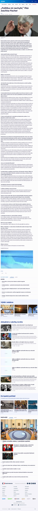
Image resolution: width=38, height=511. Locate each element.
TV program (4, 486)
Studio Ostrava (16, 490)
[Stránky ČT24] (3, 498)
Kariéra (26, 492)
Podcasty (26, 490)
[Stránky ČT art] (28, 498)
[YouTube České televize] (31, 483)
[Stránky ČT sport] (10, 498)
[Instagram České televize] (27, 483)
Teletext (3, 490)
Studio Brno (27, 488)
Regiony (23, 4)
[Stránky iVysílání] (17, 498)
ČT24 (1, 13)
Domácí (16, 4)
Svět (19, 4)
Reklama (3, 488)
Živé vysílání (27, 486)
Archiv (2, 273)
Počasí (15, 492)
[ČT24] (3, 1)
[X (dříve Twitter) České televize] (33, 483)
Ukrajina (9, 4)
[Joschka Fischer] (19, 25)
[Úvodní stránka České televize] (7, 483)
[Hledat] (32, 1)
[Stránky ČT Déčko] (23, 498)
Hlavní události (4, 4)
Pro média (15, 486)
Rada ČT (3, 492)
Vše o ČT (15, 495)
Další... (27, 4)
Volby (13, 4)
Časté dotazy (4, 495)
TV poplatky (16, 488)
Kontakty (26, 495)
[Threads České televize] (35, 483)
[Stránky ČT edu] (34, 498)
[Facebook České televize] (29, 483)
